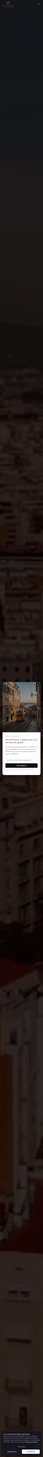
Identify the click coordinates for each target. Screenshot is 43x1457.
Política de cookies (31, 1442)
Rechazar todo (12, 1451)
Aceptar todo (31, 1451)
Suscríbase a (21, 765)
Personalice (21, 1446)
